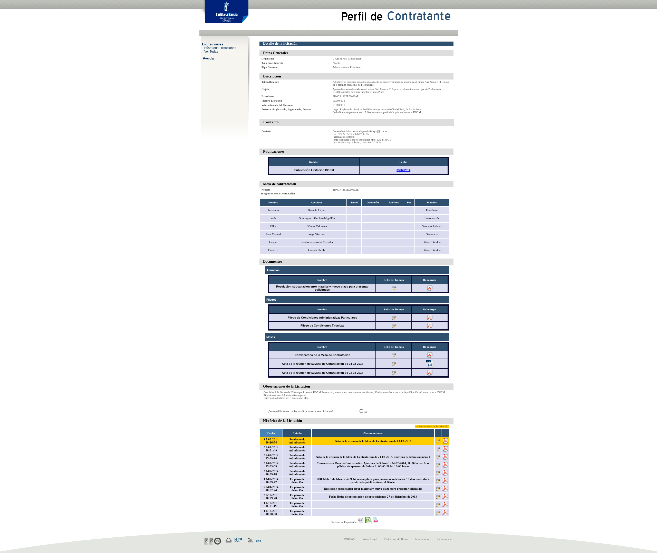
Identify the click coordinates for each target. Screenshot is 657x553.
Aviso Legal (370, 539)
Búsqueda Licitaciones (220, 48)
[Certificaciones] (212, 541)
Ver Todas (211, 51)
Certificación (444, 539)
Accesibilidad (422, 539)
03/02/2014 (403, 170)
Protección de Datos (396, 539)
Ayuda (208, 58)
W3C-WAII (350, 539)
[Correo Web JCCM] (233, 540)
